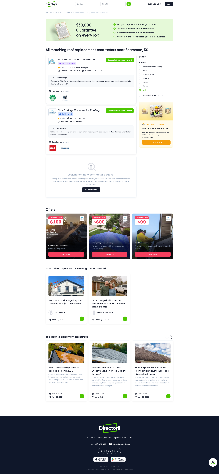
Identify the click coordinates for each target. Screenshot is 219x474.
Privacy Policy (114, 466)
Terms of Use (104, 466)
